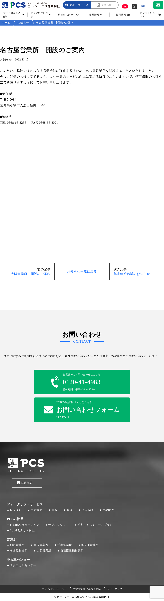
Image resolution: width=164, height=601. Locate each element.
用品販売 (108, 510)
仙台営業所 (17, 545)
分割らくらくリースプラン (95, 524)
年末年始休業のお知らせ (132, 274)
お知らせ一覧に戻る (82, 271)
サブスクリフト (58, 524)
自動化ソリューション (24, 524)
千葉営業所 (64, 545)
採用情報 (121, 14)
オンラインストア (147, 15)
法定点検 (87, 510)
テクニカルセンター (23, 565)
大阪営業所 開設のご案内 (30, 274)
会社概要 (27, 482)
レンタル (16, 510)
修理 (69, 510)
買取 (54, 510)
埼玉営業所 (41, 545)
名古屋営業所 (18, 550)
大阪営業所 (44, 550)
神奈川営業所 (90, 545)
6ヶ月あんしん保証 (22, 530)
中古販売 (36, 510)
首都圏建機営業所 (72, 550)
